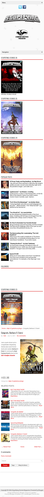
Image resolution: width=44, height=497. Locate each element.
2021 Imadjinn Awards (8, 355)
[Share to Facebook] (8, 377)
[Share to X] (6, 377)
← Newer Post (6, 447)
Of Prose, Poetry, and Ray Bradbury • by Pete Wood (25, 181)
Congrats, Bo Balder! (17, 412)
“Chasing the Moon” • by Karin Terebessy (22, 243)
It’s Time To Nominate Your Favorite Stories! (23, 223)
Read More (14, 396)
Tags (13, 465)
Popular (5, 465)
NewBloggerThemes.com (32, 494)
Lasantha (33, 492)
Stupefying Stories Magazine (21, 490)
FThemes (16, 492)
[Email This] (2, 377)
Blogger (40, 490)
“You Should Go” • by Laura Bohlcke (21, 212)
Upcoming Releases (17, 423)
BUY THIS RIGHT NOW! (17, 389)
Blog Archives (23, 465)
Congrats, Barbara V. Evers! (12, 333)
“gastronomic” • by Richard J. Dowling (21, 192)
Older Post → (38, 447)
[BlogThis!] (4, 377)
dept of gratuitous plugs (14, 328)
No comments (21, 336)
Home (3, 328)
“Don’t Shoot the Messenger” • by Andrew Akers (24, 202)
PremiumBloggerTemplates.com (14, 494)
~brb (4, 336)
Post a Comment (6, 456)
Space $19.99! (14, 254)
